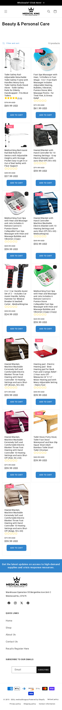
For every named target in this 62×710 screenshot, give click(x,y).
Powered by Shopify (37, 700)
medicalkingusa (22, 700)
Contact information (47, 704)
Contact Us (12, 641)
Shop (8, 627)
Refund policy (53, 699)
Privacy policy (15, 704)
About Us (11, 634)
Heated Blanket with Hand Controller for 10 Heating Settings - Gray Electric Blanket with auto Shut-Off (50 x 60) (45, 155)
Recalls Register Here (17, 648)
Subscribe (43, 670)
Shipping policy (30, 704)
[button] (6, 11)
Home (9, 620)
